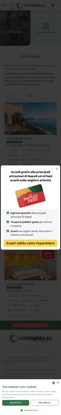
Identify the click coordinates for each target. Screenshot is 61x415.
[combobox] (53, 382)
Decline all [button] (45, 402)
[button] (30, 410)
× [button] (58, 383)
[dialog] (30, 397)
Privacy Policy (8, 397)
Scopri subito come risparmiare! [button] (30, 243)
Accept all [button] (15, 402)
